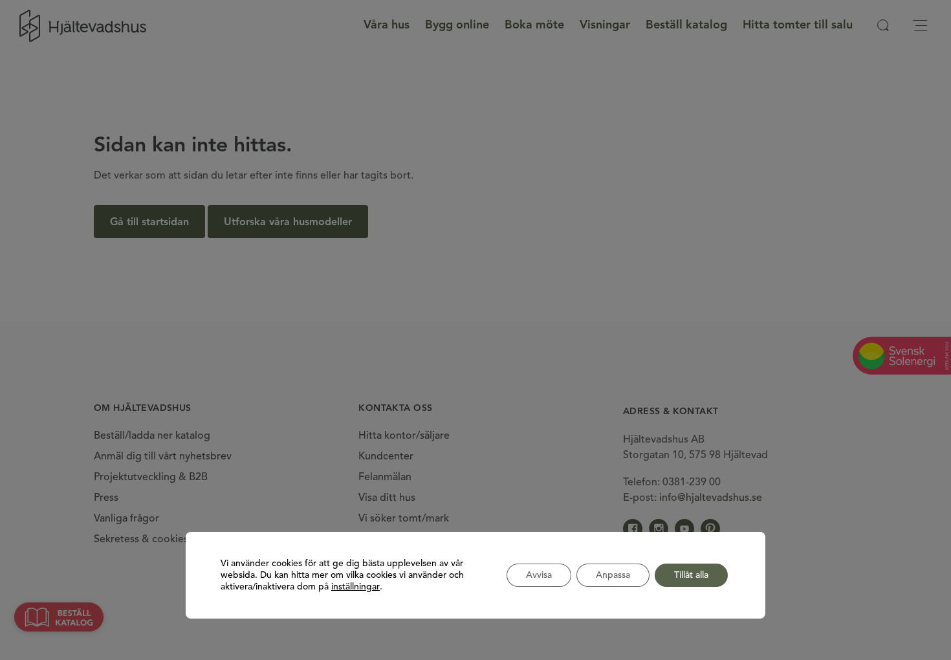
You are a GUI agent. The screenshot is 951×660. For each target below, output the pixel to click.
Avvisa (539, 575)
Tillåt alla (691, 575)
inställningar (355, 586)
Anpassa (613, 575)
